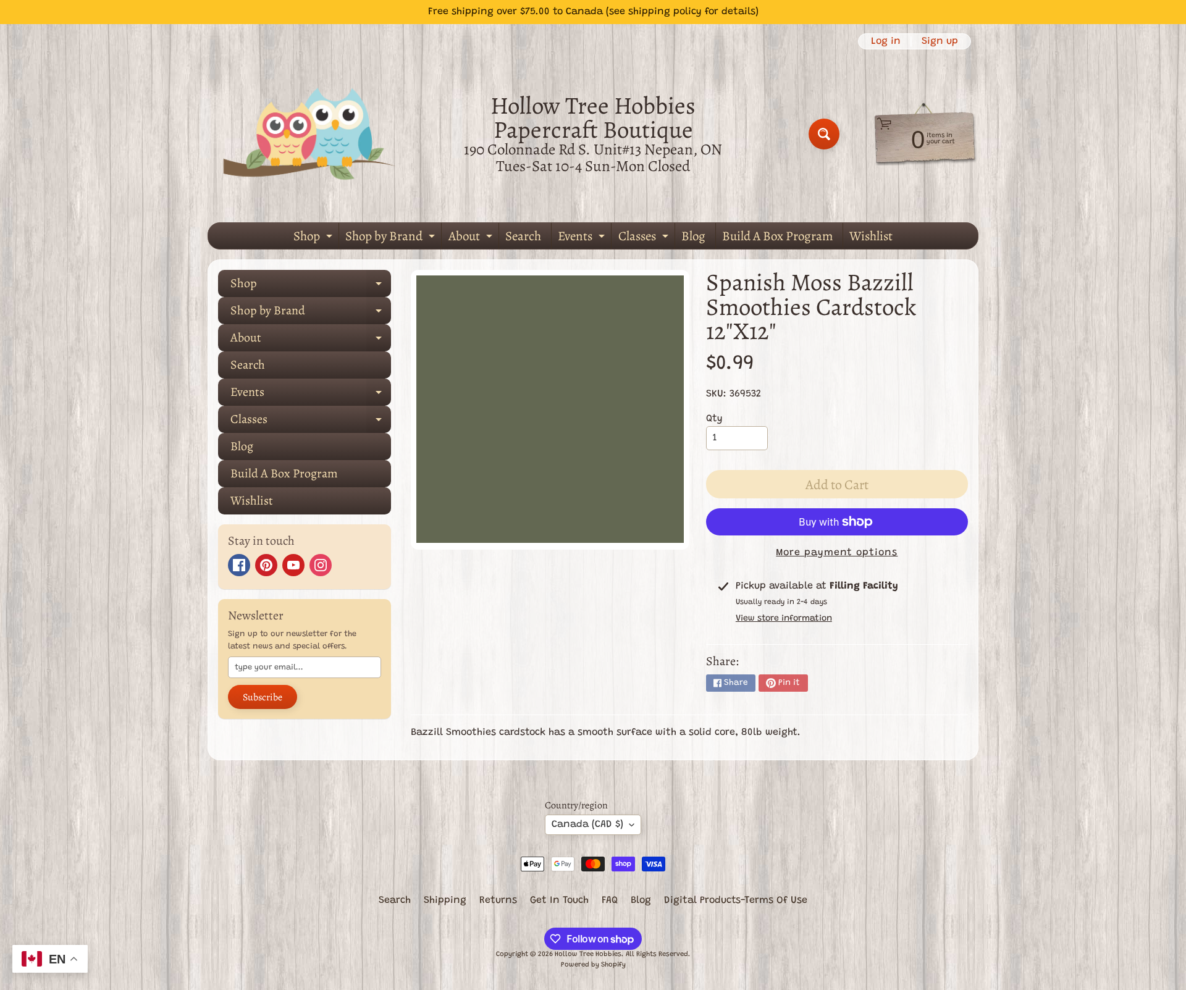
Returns (498, 900)
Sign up (940, 41)
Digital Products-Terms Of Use (735, 900)
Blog (693, 236)
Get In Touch (559, 900)
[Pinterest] (266, 565)
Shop (314, 238)
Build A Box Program (777, 236)
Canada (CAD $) (587, 824)
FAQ (610, 900)
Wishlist (871, 236)
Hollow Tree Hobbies (588, 954)
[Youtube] (293, 565)
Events (583, 238)
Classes (644, 238)
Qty (714, 419)
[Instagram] (320, 565)
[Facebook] (239, 565)
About (471, 238)
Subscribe (262, 697)
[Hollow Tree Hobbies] (309, 133)
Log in (886, 41)
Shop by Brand (391, 238)
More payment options (837, 553)
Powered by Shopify (593, 965)
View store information (784, 619)
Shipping (445, 900)
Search (523, 236)
